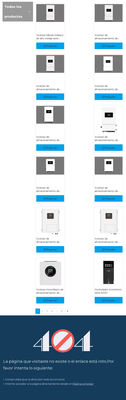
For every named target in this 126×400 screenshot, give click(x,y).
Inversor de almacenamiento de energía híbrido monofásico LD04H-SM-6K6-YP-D (48, 189)
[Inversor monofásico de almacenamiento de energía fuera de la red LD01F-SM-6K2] (50, 273)
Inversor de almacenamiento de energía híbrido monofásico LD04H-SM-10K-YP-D (48, 138)
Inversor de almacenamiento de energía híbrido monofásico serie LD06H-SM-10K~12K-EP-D (107, 88)
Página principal (82, 383)
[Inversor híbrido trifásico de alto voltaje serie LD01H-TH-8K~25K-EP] (50, 12)
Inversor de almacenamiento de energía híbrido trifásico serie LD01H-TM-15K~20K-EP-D (108, 37)
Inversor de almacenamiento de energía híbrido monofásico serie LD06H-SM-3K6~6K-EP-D (108, 189)
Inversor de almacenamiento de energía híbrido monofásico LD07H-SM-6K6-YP (48, 240)
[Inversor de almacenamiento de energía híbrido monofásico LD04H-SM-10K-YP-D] (50, 114)
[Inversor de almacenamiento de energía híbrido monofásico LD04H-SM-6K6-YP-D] (50, 165)
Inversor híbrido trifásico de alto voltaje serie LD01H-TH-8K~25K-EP (49, 37)
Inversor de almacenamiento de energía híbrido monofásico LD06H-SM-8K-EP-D (109, 138)
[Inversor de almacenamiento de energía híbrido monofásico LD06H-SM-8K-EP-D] (109, 119)
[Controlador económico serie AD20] (109, 272)
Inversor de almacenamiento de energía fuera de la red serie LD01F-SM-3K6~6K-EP (107, 240)
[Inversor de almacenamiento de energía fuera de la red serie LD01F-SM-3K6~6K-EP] (109, 221)
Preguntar (52, 46)
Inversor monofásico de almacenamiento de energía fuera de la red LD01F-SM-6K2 (49, 291)
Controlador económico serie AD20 (108, 291)
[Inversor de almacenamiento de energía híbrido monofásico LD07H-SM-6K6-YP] (50, 221)
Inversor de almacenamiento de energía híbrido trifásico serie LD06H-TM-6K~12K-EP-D (49, 88)
